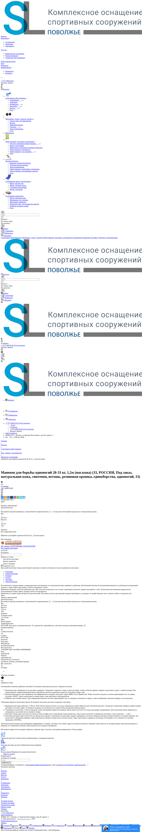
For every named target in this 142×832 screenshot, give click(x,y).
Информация (6, 789)
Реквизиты (9, 71)
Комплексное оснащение (14, 54)
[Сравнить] (2, 493)
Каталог (4, 771)
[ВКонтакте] (2, 497)
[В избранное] (2, 490)
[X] (11, 497)
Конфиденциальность (9, 821)
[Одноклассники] (5, 497)
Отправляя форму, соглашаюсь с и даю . (43, 765)
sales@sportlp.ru (11, 433)
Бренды (4, 775)
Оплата (8, 578)
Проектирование (11, 56)
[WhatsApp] (17, 497)
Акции (3, 773)
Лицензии (9, 44)
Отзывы (8, 576)
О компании (10, 42)
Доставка (8, 580)
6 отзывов (4, 486)
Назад (13, 425)
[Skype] (21, 497)
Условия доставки (7, 803)
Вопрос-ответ (6, 807)
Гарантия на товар (8, 805)
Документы (9, 46)
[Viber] (14, 497)
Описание (9, 572)
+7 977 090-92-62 (7, 81)
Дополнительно (11, 582)
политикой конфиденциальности (38, 765)
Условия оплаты (7, 801)
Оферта (4, 823)
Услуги (3, 777)
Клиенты (8, 73)
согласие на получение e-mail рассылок (71, 765)
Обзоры (4, 809)
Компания (5, 779)
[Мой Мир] (8, 497)
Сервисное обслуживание (15, 58)
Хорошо (57, 830)
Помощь (4, 797)
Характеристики (11, 574)
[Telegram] (24, 497)
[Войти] (2, 352)
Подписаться (6, 762)
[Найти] (3, 225)
